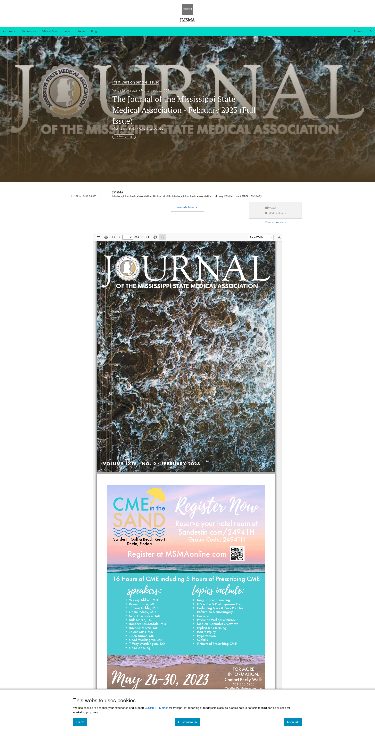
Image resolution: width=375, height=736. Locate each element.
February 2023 (124, 136)
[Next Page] (142, 236)
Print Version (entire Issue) (135, 82)
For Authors (29, 31)
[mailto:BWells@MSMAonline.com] (243, 688)
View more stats (275, 222)
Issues (81, 31)
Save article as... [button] (186, 207)
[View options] (98, 237)
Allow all (294, 722)
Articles (7, 31)
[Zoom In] (246, 237)
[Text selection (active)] (162, 237)
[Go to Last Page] (147, 236)
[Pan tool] (155, 237)
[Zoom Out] (242, 237)
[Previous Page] (119, 236)
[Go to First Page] (113, 236)
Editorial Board (50, 31)
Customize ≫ (189, 722)
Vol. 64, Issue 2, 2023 (125, 90)
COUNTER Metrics (156, 708)
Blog (94, 31)
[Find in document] (279, 237)
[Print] (106, 237)
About (68, 31)
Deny (81, 722)
